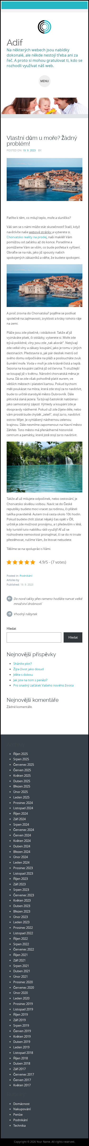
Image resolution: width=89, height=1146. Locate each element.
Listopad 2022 (23, 933)
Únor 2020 (20, 993)
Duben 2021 (21, 971)
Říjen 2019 (20, 1014)
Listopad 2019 (23, 1009)
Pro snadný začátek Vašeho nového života (43, 685)
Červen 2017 (22, 1080)
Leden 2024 (21, 862)
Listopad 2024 (23, 808)
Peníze (18, 1114)
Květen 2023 (22, 900)
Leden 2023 (21, 922)
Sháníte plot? (22, 663)
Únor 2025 (20, 792)
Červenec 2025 (23, 764)
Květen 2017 (22, 1085)
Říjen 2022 (20, 938)
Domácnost (21, 1104)
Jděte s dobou (23, 674)
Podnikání (26, 575)
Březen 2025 (21, 786)
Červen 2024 (22, 835)
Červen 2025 (22, 770)
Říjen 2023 (20, 879)
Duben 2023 (21, 906)
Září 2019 (19, 1020)
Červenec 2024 (23, 830)
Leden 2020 (21, 998)
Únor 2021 (20, 976)
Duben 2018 (21, 1063)
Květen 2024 (22, 841)
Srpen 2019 (21, 1025)
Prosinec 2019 (23, 1004)
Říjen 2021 (20, 955)
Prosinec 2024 (23, 803)
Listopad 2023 (23, 873)
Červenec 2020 (23, 987)
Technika (19, 1125)
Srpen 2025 (21, 759)
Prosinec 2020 (23, 982)
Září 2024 (19, 819)
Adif (15, 42)
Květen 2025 (22, 775)
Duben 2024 (21, 846)
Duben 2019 (21, 1042)
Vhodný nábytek (25, 614)
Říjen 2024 (20, 813)
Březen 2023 (21, 911)
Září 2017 (19, 1069)
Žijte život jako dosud (28, 669)
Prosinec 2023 (23, 868)
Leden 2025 (21, 797)
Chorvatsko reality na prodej (27, 237)
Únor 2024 (20, 857)
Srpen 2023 (21, 889)
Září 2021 (19, 960)
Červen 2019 (22, 1031)
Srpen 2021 (21, 966)
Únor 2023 (20, 917)
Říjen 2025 (20, 754)
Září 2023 (19, 884)
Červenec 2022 (23, 949)
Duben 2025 (21, 781)
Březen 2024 (21, 852)
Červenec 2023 (23, 895)
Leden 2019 (21, 1047)
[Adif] (44, 26)
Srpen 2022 (21, 944)
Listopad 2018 (23, 1053)
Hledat (11, 628)
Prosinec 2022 (23, 927)
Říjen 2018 (20, 1058)
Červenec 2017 (23, 1074)
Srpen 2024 (21, 824)
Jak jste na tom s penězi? (30, 680)
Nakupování (22, 1109)
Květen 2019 (22, 1036)
